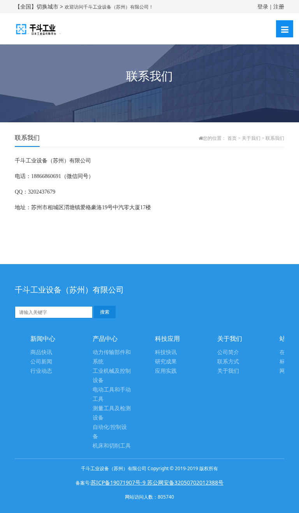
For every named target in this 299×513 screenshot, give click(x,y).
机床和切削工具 (112, 446)
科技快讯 (166, 352)
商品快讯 (41, 352)
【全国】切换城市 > (40, 6)
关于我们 (251, 138)
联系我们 (275, 138)
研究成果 (166, 362)
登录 (262, 6)
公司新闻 (41, 362)
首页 (232, 138)
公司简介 (228, 352)
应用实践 (166, 371)
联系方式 (228, 362)
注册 (278, 6)
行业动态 (41, 371)
